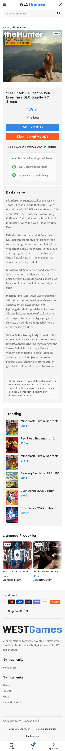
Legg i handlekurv (32, 127)
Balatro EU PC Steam (15, 571)
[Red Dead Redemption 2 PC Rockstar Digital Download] (12, 445)
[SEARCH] (58, 13)
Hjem (6, 27)
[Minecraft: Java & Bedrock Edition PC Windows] (12, 427)
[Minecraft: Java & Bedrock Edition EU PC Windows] (12, 462)
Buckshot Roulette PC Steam (46, 573)
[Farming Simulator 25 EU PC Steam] (12, 480)
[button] (12, 580)
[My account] (60, 4)
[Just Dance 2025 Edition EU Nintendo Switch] (12, 497)
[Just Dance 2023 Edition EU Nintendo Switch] (12, 515)
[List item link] (32, 668)
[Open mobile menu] (4, 4)
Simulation (19, 27)
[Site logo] (33, 4)
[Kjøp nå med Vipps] (32, 136)
